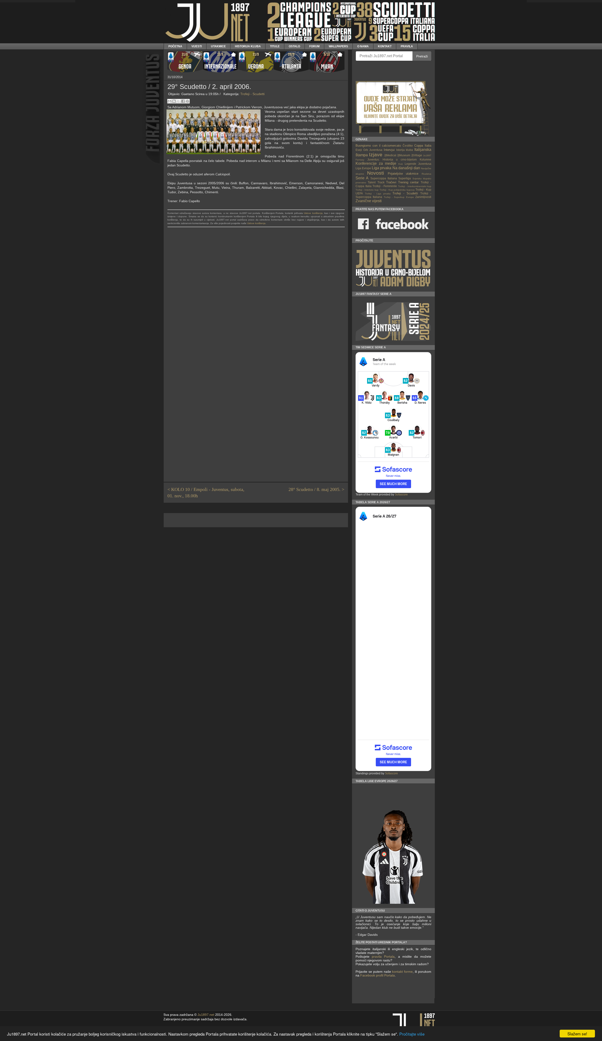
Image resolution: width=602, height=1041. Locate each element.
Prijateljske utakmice (403, 173)
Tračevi (391, 182)
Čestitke (408, 145)
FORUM (314, 46)
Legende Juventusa (418, 163)
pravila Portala (383, 956)
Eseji (359, 149)
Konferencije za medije (376, 163)
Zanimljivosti (423, 196)
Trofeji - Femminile (384, 186)
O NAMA (363, 46)
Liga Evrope (363, 168)
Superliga (404, 178)
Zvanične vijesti (369, 201)
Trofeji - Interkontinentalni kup (415, 186)
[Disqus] (255, 295)
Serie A (362, 178)
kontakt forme (402, 971)
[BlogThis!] (174, 101)
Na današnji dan (406, 168)
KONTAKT (385, 46)
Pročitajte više (411, 1034)
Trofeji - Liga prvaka (378, 193)
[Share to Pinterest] (187, 101)
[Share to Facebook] (183, 101)
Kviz (400, 164)
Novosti (375, 173)
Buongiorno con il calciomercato (378, 145)
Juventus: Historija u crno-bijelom (392, 159)
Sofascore (401, 494)
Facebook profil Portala (377, 975)
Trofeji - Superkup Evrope (399, 197)
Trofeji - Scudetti (252, 94)
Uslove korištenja (313, 213)
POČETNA (175, 46)
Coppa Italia (422, 145)
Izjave (375, 154)
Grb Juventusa (373, 149)
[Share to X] (178, 101)
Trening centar (408, 182)
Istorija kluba (404, 149)
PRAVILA (407, 46)
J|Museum (403, 155)
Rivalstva (426, 174)
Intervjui (389, 150)
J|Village (416, 155)
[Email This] (169, 101)
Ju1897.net (206, 1015)
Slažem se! (577, 1034)
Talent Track (376, 182)
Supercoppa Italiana (383, 178)
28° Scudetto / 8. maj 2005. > (316, 489)
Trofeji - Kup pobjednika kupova (397, 190)
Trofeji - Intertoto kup (367, 190)
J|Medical (390, 155)
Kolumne (425, 159)
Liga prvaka (381, 168)
